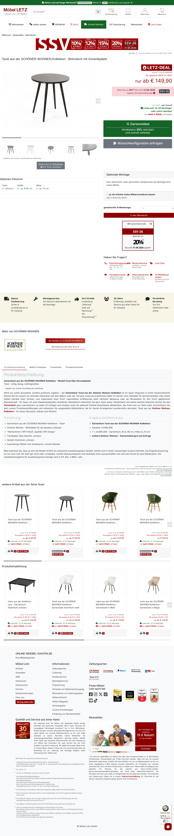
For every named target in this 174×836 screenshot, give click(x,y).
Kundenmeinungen (24, 693)
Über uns (20, 697)
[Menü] (169, 805)
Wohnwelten (18, 24)
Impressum (21, 681)
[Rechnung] (96, 678)
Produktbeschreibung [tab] (14, 367)
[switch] (165, 821)
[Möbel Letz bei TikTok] (95, 700)
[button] (128, 11)
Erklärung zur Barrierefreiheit (66, 714)
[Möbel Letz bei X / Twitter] (101, 694)
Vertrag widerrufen (25, 702)
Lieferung (56, 672)
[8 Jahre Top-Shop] (154, 695)
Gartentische (30, 35)
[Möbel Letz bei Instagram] (95, 694)
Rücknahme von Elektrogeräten (67, 693)
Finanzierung (58, 685)
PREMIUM (60, 24)
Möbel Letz (6, 35)
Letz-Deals (156, 24)
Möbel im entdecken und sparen (87, 2)
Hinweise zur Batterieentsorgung (68, 689)
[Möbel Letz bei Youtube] (91, 700)
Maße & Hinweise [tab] (37, 367)
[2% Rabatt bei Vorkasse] (96, 671)
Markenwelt (136, 24)
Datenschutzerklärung (131, 776)
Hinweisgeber (59, 705)
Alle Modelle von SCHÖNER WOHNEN (64, 341)
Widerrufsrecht (59, 697)
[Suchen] (98, 11)
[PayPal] (124, 671)
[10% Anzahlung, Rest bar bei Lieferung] (110, 671)
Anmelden (20, 672)
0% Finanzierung (117, 24)
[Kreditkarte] (152, 671)
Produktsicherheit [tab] (74, 367)
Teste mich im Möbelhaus (50, 165)
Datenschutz (22, 685)
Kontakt (19, 668)
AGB (18, 676)
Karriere (19, 689)
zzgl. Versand (166, 105)
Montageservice (60, 681)
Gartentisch (10, 405)
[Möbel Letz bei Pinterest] (105, 694)
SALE (75, 24)
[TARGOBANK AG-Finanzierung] (138, 671)
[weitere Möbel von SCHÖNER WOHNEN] (15, 345)
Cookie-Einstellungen (62, 709)
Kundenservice (59, 676)
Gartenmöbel (18, 35)
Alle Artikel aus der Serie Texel (64, 347)
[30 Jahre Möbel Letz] (23, 730)
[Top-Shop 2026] (142, 695)
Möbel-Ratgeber (60, 701)
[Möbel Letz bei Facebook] (91, 694)
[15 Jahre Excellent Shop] (117, 695)
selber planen (39, 24)
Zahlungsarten (59, 668)
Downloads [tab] (55, 367)
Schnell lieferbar (95, 24)
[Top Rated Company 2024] (130, 695)
